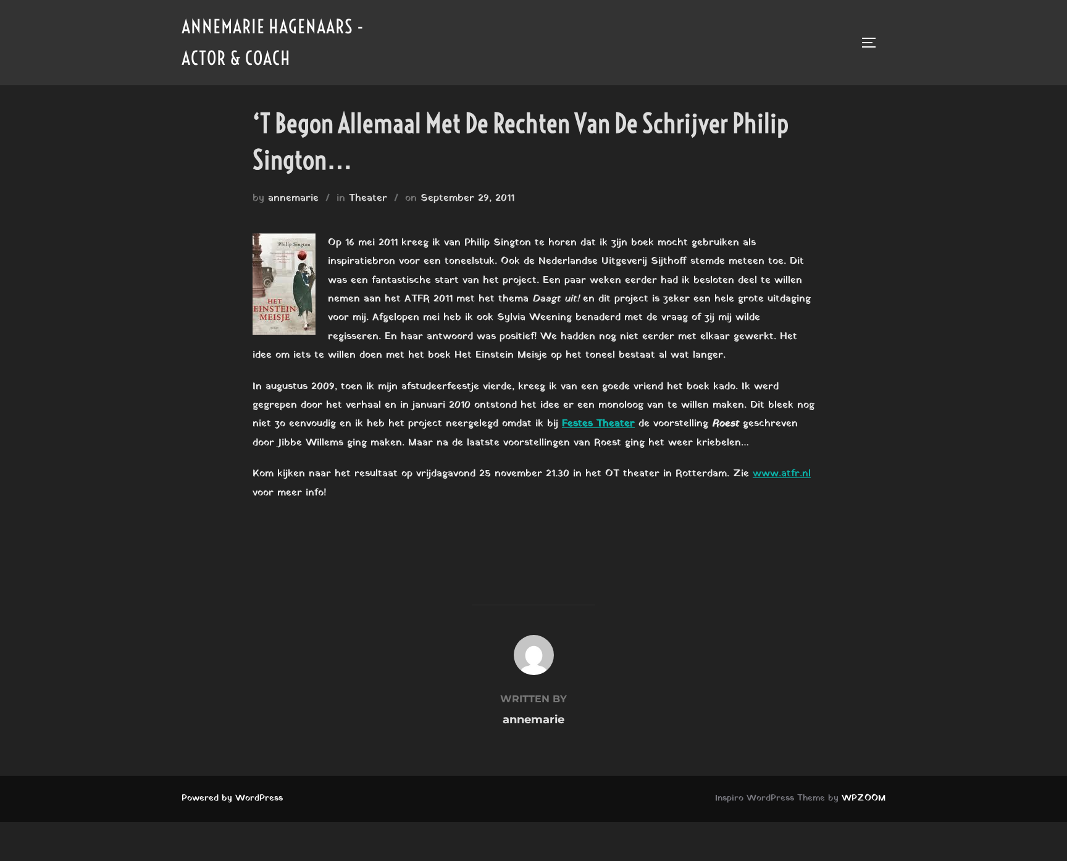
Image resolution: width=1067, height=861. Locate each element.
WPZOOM (863, 798)
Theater (368, 198)
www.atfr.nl (782, 473)
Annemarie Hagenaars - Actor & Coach (273, 42)
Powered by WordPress (232, 798)
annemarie (293, 198)
